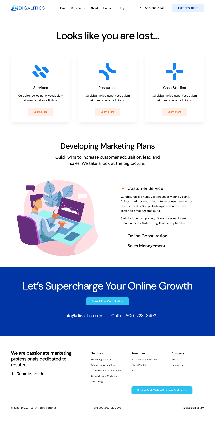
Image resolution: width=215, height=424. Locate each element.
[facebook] (12, 373)
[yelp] (41, 373)
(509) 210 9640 (112, 407)
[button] (157, 188)
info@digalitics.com (84, 315)
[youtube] (24, 373)
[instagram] (18, 373)
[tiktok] (35, 373)
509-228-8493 (141, 315)
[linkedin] (30, 373)
